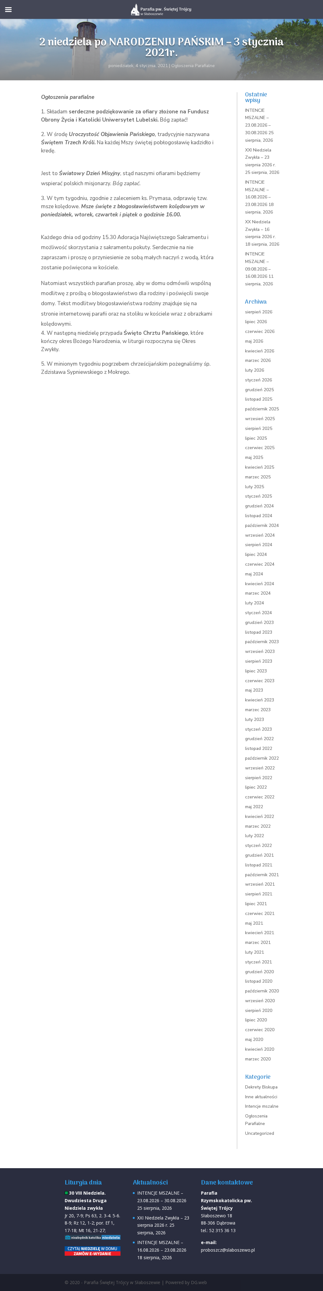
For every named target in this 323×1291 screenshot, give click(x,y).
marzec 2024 (258, 593)
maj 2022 (254, 807)
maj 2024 (254, 574)
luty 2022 (254, 836)
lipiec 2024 (256, 554)
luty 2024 (254, 603)
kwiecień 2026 (259, 351)
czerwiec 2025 (259, 448)
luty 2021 (254, 952)
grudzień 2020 (259, 972)
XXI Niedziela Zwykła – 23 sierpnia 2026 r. (260, 157)
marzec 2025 (258, 477)
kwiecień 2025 (259, 467)
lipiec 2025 (256, 438)
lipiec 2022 (256, 787)
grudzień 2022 (259, 739)
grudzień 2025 (259, 390)
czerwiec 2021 (259, 914)
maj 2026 (254, 341)
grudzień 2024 (259, 506)
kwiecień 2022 (259, 817)
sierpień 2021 (258, 894)
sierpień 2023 (258, 661)
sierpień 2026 (258, 312)
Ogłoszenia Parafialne (193, 66)
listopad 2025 (258, 399)
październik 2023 (262, 642)
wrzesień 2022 (260, 768)
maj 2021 (254, 923)
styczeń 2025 (258, 496)
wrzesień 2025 (260, 419)
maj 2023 (254, 690)
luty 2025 (254, 487)
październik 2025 (262, 409)
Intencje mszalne (262, 1106)
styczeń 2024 (258, 613)
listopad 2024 (258, 516)
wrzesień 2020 (260, 1001)
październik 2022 (262, 758)
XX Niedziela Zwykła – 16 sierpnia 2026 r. (260, 229)
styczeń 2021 (258, 962)
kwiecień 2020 (259, 1049)
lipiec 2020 (256, 1020)
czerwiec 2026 (259, 331)
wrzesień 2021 (260, 884)
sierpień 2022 (258, 778)
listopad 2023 (258, 632)
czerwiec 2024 (259, 564)
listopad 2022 (258, 748)
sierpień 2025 (258, 428)
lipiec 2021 (256, 904)
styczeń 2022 (258, 845)
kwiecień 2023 (259, 700)
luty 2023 (254, 720)
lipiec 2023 (256, 671)
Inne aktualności (261, 1097)
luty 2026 (254, 370)
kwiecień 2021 (259, 933)
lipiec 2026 (256, 322)
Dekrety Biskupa (261, 1087)
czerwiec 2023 (259, 681)
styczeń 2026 (258, 380)
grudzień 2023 (259, 623)
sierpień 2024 (258, 545)
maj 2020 (254, 1040)
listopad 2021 (258, 865)
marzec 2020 (258, 1059)
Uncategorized (259, 1133)
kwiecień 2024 (259, 584)
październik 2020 (262, 991)
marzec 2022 (258, 826)
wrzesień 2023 (260, 651)
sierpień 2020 (258, 1011)
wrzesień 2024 (260, 535)
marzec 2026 (258, 360)
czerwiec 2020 (259, 1030)
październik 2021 (262, 875)
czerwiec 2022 (259, 797)
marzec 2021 (258, 942)
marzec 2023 (258, 710)
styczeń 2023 (258, 729)
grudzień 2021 (259, 855)
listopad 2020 (258, 981)
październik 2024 (262, 525)
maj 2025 (254, 457)
